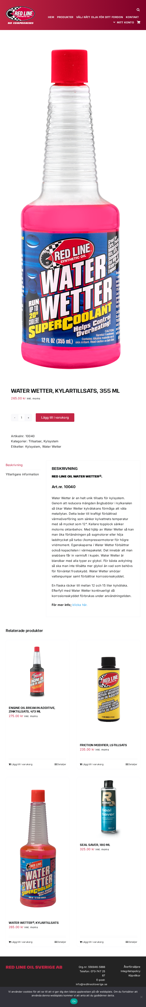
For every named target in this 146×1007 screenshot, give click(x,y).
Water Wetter (51, 446)
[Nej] (141, 997)
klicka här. (80, 605)
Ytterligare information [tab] (22, 474)
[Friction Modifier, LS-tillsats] (108, 690)
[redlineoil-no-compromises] (20, 8)
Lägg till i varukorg (55, 417)
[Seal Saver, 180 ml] (108, 808)
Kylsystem (51, 441)
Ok (74, 1001)
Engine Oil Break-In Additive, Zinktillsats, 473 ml (32, 709)
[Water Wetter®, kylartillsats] (37, 847)
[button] (138, 9)
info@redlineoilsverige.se (91, 984)
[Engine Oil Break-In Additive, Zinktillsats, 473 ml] (37, 671)
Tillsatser (35, 441)
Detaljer (61, 764)
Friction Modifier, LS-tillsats (103, 745)
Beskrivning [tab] (14, 465)
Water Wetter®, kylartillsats (34, 923)
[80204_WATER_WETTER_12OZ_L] (73, 207)
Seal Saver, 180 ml (95, 845)
